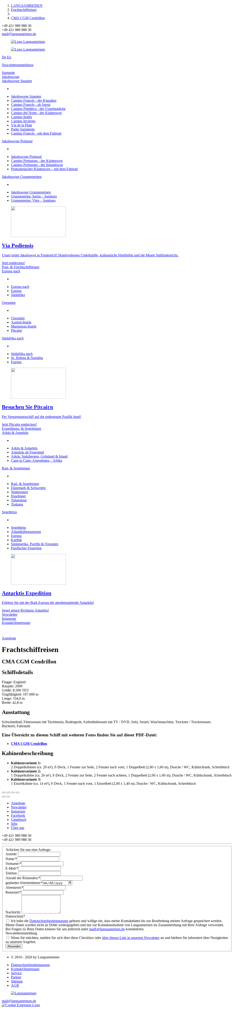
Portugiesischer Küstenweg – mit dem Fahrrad (44, 169)
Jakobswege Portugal (17, 141)
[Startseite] (23, 993)
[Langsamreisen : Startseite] (28, 42)
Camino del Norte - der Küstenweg (36, 113)
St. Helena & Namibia (27, 358)
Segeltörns (9, 512)
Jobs (14, 824)
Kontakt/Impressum (16, 623)
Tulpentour (19, 500)
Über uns (17, 828)
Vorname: (13, 864)
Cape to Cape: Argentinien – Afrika (36, 460)
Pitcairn (16, 330)
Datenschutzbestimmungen (48, 921)
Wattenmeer (19, 492)
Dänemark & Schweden (28, 488)
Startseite (8, 73)
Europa (16, 291)
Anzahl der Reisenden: (22, 878)
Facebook (18, 815)
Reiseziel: (13, 892)
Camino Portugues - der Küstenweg (37, 161)
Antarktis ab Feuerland (27, 452)
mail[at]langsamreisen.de (107, 929)
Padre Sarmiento (23, 129)
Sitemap (17, 981)
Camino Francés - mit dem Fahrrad (36, 133)
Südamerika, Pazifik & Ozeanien (34, 544)
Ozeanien (9, 303)
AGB (15, 985)
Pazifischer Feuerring (26, 548)
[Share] (8, 792)
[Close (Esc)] (3, 792)
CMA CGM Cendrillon (28, 18)
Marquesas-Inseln (23, 326)
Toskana (17, 504)
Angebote (9, 638)
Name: (11, 859)
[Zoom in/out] (17, 792)
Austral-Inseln (21, 322)
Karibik (16, 540)
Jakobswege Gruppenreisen (22, 177)
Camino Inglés (21, 117)
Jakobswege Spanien (17, 81)
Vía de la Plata (21, 125)
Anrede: (11, 854)
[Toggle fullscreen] (13, 792)
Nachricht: (13, 912)
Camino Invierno (23, 121)
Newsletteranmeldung (17, 65)
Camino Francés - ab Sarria (30, 105)
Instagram (9, 619)
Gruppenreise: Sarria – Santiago (34, 196)
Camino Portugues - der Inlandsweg (37, 165)
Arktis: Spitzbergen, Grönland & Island (39, 456)
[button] (21, 1005)
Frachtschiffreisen (24, 10)
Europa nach (11, 271)
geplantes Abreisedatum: (24, 883)
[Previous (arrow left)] (3, 796)
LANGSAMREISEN (27, 6)
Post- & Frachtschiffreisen (20, 267)
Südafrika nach (13, 338)
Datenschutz (15, 916)
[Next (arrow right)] (8, 796)
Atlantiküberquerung (26, 532)
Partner (16, 977)
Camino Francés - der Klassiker (33, 100)
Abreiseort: (14, 887)
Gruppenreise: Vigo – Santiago (33, 200)
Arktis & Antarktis (15, 433)
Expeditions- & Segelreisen (21, 428)
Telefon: (11, 873)
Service (16, 973)
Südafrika (18, 295)
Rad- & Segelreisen (16, 468)
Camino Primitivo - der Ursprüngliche (38, 109)
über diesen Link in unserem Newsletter (131, 938)
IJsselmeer (18, 496)
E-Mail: (11, 868)
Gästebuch (18, 819)
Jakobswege (10, 77)
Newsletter (9, 614)
